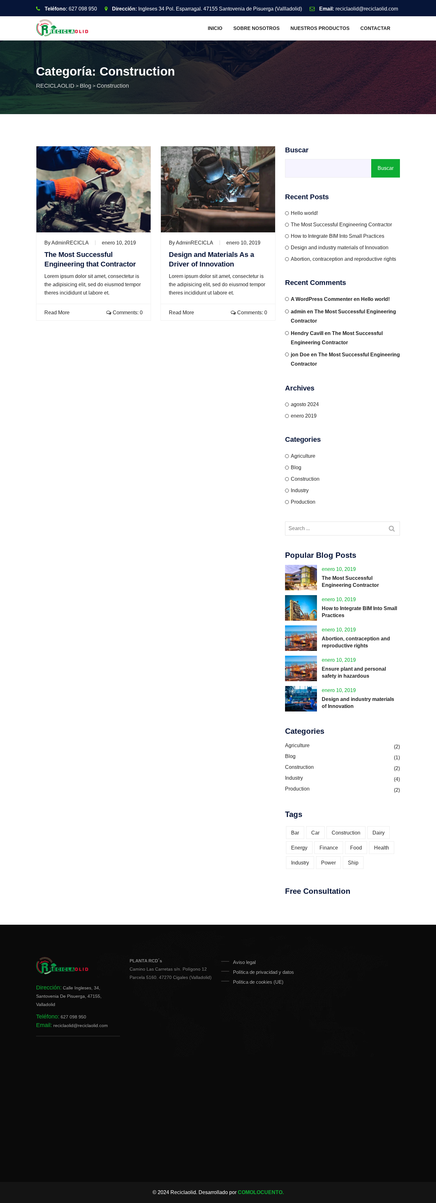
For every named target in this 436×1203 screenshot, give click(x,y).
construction (346, 832)
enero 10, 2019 (119, 242)
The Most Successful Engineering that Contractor (90, 259)
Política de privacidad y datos (263, 972)
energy (299, 847)
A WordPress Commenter (321, 299)
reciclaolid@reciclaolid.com (366, 8)
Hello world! (304, 213)
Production (303, 502)
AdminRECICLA (70, 242)
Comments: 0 (127, 312)
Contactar (375, 28)
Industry (300, 490)
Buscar (297, 150)
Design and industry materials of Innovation (339, 247)
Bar (295, 832)
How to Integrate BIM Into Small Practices (337, 236)
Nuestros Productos (320, 28)
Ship (353, 862)
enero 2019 (304, 416)
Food (356, 847)
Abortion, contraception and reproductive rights (343, 259)
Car (315, 832)
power (328, 862)
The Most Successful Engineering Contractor (341, 224)
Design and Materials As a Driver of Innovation (211, 259)
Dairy (378, 832)
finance (328, 847)
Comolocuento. (261, 1192)
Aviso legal (244, 962)
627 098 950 (83, 8)
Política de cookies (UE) (258, 982)
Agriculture (303, 456)
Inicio (215, 28)
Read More (56, 312)
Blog (296, 467)
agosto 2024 (305, 404)
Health (381, 847)
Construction (305, 479)
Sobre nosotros (256, 28)
